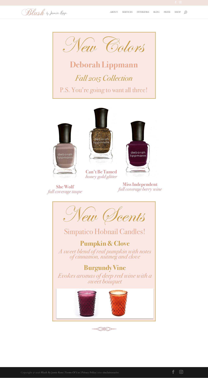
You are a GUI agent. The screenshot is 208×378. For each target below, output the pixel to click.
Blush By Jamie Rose (52, 372)
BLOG (156, 12)
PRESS (167, 12)
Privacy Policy (88, 372)
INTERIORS (143, 12)
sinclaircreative (111, 372)
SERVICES (127, 12)
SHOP (178, 12)
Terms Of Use (72, 372)
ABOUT (114, 12)
